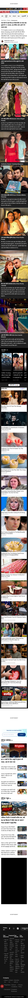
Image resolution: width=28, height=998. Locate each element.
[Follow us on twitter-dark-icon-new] (13, 929)
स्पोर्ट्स (14, 16)
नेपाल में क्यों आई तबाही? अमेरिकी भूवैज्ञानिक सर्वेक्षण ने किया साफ (17, 966)
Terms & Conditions (14, 985)
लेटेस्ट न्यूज (5, 798)
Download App (25, 929)
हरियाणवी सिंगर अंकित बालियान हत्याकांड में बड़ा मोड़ (12, 944)
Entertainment (14, 20)
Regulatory (7, 984)
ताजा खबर (6, 16)
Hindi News (3, 20)
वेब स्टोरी (4, 350)
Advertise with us (16, 981)
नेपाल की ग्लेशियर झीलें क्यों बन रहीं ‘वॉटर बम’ (6, 958)
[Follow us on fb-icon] (9, 929)
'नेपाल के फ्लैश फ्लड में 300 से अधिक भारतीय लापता (6, 945)
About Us (5, 981)
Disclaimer (7, 989)
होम (2, 16)
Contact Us (11, 981)
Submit (21, 734)
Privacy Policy (20, 985)
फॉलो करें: (12, 385)
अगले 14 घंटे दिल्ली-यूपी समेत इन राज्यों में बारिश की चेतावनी (23, 946)
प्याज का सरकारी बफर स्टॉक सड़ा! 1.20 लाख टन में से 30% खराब (17, 948)
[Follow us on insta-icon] (17, 929)
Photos (8, 20)
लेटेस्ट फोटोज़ (6, 740)
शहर (19, 16)
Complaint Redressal (14, 990)
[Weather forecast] (16, 9)
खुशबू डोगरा (12, 40)
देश (10, 16)
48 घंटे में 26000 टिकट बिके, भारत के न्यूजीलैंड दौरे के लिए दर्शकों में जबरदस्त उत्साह (12, 962)
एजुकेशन (23, 16)
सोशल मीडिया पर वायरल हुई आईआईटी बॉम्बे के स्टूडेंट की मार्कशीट (23, 964)
